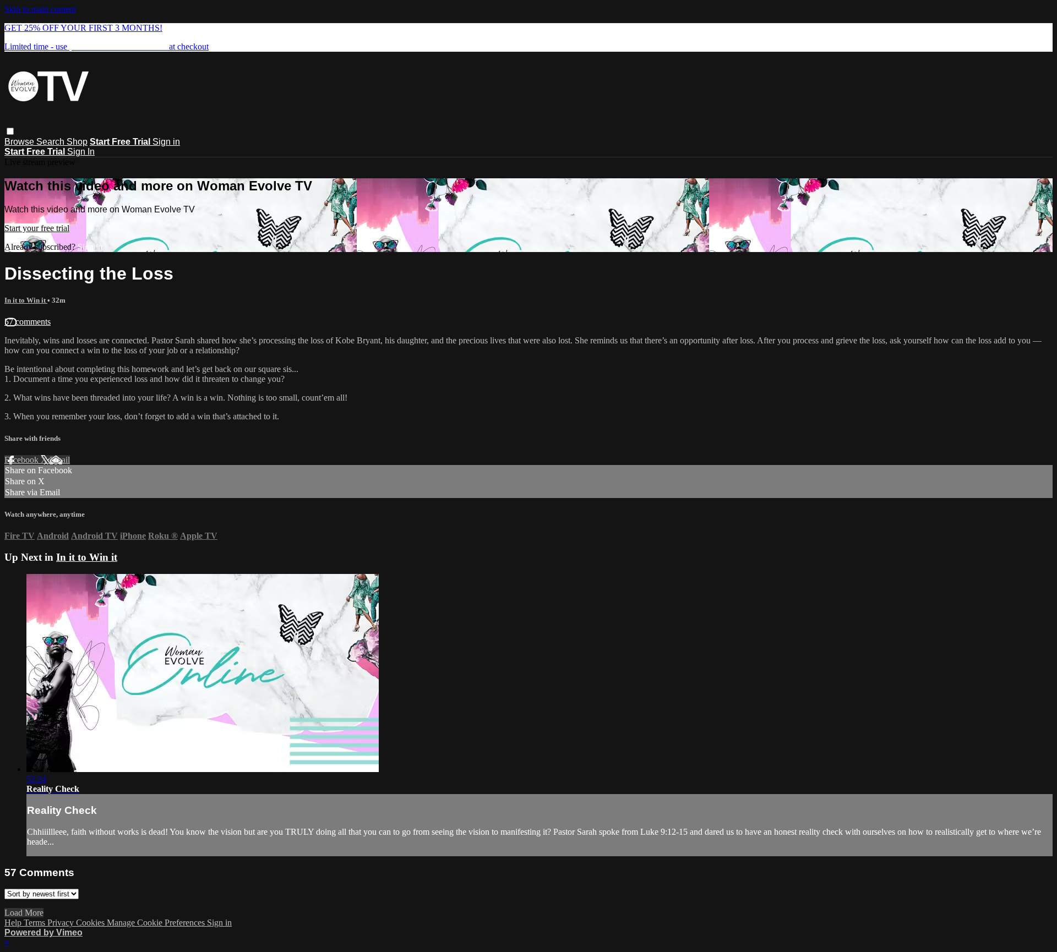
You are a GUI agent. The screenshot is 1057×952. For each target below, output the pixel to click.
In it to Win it (25, 300)
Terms (35, 922)
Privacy (61, 922)
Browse (20, 141)
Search (51, 141)
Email (60, 459)
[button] (10, 131)
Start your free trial (36, 228)
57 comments (27, 321)
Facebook (22, 459)
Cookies (91, 922)
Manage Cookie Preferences (157, 922)
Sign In (81, 151)
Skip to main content (40, 9)
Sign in (166, 141)
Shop (77, 141)
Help (14, 922)
